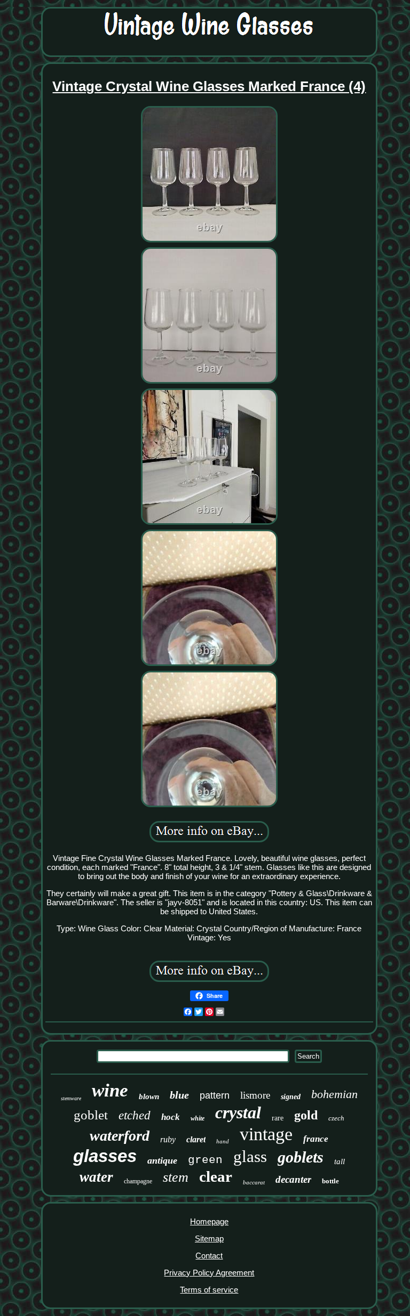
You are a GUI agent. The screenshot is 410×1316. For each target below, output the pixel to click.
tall (339, 1161)
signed (291, 1097)
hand (222, 1141)
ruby (168, 1139)
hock (170, 1117)
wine (110, 1090)
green (205, 1160)
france (315, 1139)
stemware (71, 1098)
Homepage (209, 1221)
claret (196, 1139)
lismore (255, 1095)
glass (250, 1156)
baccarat (254, 1182)
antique (162, 1160)
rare (277, 1118)
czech (336, 1118)
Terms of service (209, 1289)
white (197, 1118)
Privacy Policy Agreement (209, 1272)
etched (135, 1115)
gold (306, 1115)
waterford (119, 1135)
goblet (91, 1115)
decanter (293, 1179)
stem (175, 1177)
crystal (238, 1112)
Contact (209, 1255)
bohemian (334, 1094)
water (96, 1177)
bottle (330, 1181)
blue (179, 1095)
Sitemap (209, 1238)
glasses (105, 1156)
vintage (266, 1134)
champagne (138, 1181)
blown (149, 1096)
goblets (301, 1157)
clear (215, 1176)
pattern (215, 1095)
